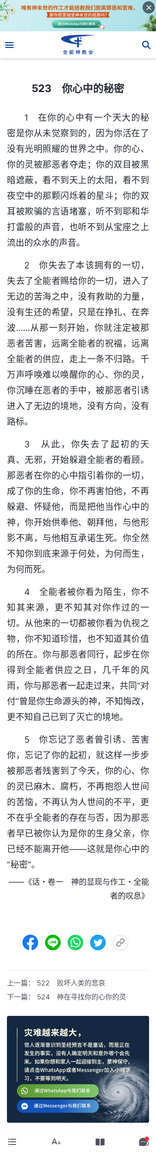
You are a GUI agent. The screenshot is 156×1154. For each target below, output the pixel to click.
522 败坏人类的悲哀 (71, 983)
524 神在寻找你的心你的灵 (81, 996)
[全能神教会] (78, 44)
